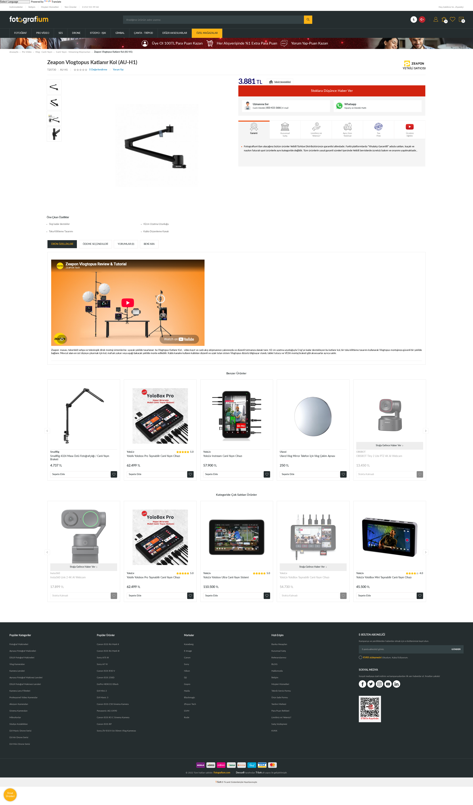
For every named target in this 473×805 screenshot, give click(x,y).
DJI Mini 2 (102, 691)
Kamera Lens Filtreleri (19, 691)
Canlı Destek (259, 108)
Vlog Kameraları (17, 664)
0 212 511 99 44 (90, 7)
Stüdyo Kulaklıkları (18, 724)
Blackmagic (189, 697)
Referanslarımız (278, 657)
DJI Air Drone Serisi (18, 737)
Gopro (187, 684)
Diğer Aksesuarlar (174, 33)
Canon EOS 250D (105, 677)
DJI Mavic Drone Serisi (20, 731)
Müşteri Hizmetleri (50, 7)
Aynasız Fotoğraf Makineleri (22, 651)
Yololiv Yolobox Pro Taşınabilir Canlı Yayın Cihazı (153, 456)
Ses (61, 33)
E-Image (188, 651)
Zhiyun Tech (190, 704)
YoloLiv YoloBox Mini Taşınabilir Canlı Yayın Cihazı (383, 577)
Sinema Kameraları (18, 711)
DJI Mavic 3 (102, 697)
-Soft (218, 782)
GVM (186, 711)
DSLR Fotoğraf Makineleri (21, 657)
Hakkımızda (277, 671)
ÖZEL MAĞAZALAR (207, 33)
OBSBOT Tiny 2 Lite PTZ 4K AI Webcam (379, 456)
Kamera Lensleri (17, 671)
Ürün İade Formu (279, 697)
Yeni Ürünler (70, 7)
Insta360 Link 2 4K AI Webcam (68, 577)
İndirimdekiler (16, 7)
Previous (47, 431)
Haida (187, 691)
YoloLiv (130, 452)
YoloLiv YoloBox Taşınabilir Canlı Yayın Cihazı (304, 577)
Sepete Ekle (58, 474)
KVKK (274, 731)
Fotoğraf (20, 33)
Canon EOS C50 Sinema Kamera (113, 704)
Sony (186, 664)
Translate (56, 2)
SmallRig (54, 452)
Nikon (187, 671)
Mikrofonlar (15, 717)
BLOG (274, 664)
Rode (186, 717)
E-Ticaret (226, 782)
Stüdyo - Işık (98, 33)
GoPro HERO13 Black (107, 684)
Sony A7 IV (102, 664)
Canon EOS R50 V (106, 671)
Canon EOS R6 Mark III (108, 651)
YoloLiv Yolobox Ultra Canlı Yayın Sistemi (226, 577)
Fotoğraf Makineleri (18, 644)
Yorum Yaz (118, 70)
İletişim (31, 7)
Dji (185, 677)
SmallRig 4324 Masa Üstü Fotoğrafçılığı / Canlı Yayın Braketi (79, 458)
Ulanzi (283, 452)
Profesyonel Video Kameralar (23, 697)
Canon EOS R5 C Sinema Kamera (113, 717)
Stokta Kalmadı (366, 474)
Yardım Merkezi (278, 704)
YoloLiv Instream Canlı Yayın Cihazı (222, 456)
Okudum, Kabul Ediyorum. (385, 657)
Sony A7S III (103, 657)
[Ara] (308, 20)
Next (425, 431)
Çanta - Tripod (143, 33)
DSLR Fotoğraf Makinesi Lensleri (25, 684)
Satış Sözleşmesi (279, 724)
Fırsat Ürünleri (10, 795)
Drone (76, 33)
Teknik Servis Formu (281, 691)
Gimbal (120, 33)
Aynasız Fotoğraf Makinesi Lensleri (25, 677)
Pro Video (42, 33)
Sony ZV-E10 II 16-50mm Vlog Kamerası (116, 731)
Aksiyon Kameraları (18, 704)
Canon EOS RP (104, 724)
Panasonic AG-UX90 (107, 711)
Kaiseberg (188, 644)
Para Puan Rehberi (280, 711)
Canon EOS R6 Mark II (108, 644)
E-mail (285, 108)
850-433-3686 (273, 108)
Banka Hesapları (279, 644)
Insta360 (55, 573)
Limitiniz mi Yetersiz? (281, 717)
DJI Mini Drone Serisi (19, 744)
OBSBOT (361, 452)
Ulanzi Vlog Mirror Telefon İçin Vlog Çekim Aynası (307, 456)
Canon (187, 657)
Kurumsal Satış (278, 651)
